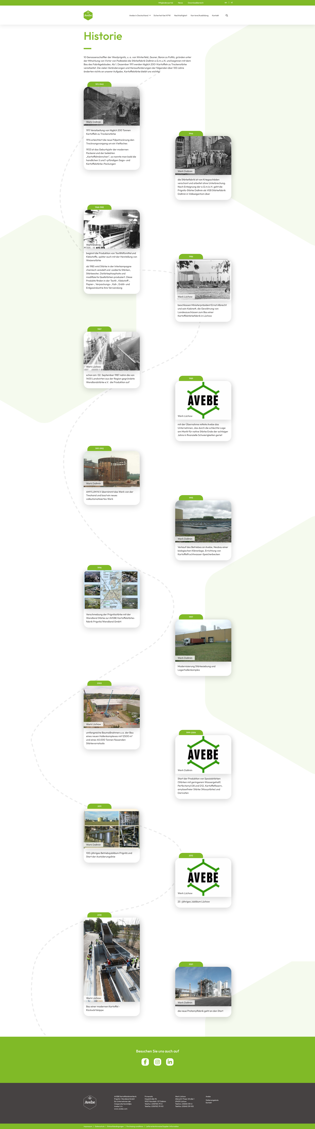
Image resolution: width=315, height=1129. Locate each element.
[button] (150, 15)
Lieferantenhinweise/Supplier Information (162, 1126)
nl (232, 2)
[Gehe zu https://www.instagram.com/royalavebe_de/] (157, 1062)
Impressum (88, 1126)
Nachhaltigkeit (180, 15)
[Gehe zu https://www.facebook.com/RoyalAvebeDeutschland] (145, 1062)
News (180, 3)
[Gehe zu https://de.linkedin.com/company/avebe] (169, 1062)
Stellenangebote (212, 1100)
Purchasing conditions (134, 1126)
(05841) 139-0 (187, 1104)
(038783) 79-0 (156, 1104)
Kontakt (215, 15)
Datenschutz (99, 1126)
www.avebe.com (120, 1109)
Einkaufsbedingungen (115, 1126)
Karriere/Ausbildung (199, 15)
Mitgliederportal (165, 3)
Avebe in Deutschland (138, 15)
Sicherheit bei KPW (162, 15)
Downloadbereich (196, 3)
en (226, 2)
